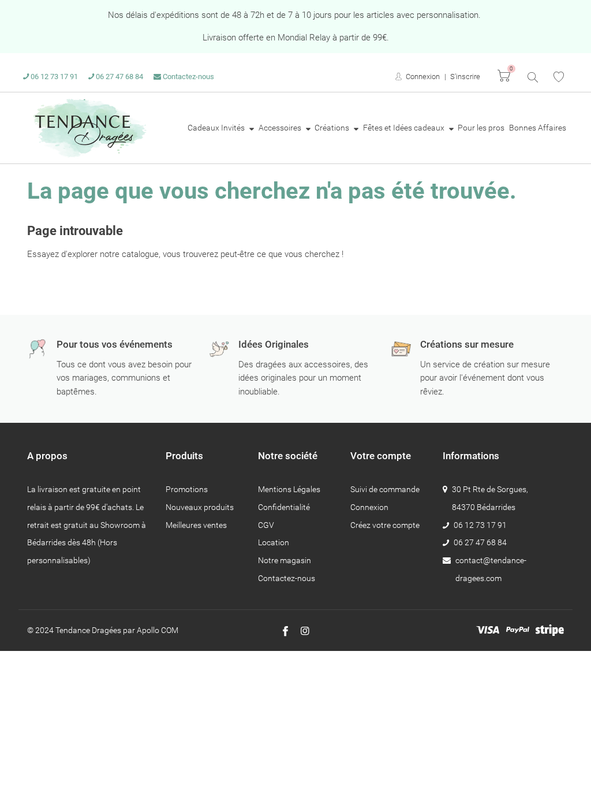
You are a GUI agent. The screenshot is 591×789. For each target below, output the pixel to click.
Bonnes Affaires (537, 127)
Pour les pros (481, 127)
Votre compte (380, 456)
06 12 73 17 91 (53, 76)
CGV (266, 525)
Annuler (456, 423)
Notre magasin (284, 560)
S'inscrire (465, 76)
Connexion (422, 76)
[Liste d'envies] (558, 77)
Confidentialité (284, 507)
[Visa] (487, 630)
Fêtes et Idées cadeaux (404, 127)
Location (273, 542)
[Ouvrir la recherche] (532, 76)
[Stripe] (550, 630)
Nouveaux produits (200, 507)
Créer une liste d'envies (359, 423)
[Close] (483, 298)
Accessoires (281, 127)
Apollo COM (157, 630)
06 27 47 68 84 (118, 76)
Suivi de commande (385, 489)
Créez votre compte (385, 525)
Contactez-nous (187, 76)
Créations (333, 127)
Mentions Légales (289, 489)
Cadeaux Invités (217, 127)
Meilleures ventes (196, 525)
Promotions (187, 489)
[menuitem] (221, 128)
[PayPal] (517, 630)
